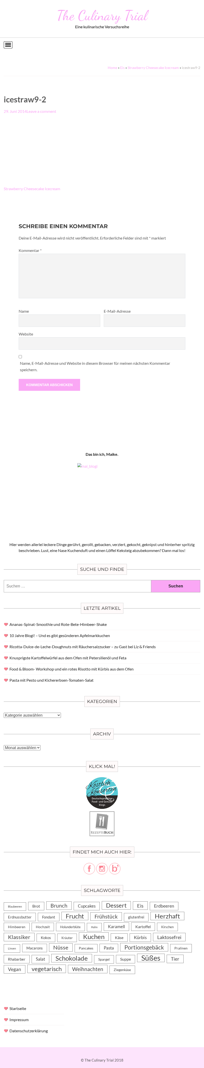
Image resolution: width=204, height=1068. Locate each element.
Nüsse (60, 947)
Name (24, 311)
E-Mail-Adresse (117, 311)
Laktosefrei (169, 937)
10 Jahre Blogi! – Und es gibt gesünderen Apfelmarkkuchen (59, 635)
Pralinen (181, 948)
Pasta (109, 947)
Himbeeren (16, 927)
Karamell (116, 926)
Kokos (46, 938)
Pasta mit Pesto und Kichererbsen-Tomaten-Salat (51, 680)
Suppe (125, 959)
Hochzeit (43, 927)
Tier (175, 959)
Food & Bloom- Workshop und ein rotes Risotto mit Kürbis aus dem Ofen (71, 669)
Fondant (48, 917)
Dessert (116, 905)
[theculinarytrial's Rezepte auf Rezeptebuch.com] (102, 814)
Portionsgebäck (144, 947)
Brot (36, 906)
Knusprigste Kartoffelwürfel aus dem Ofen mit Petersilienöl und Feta (67, 657)
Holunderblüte (70, 927)
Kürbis (140, 937)
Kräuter (67, 938)
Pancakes (86, 948)
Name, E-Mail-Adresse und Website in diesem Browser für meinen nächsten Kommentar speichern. (95, 366)
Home (112, 67)
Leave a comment (41, 111)
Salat (40, 959)
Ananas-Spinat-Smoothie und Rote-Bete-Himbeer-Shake (58, 624)
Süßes (150, 958)
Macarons (34, 948)
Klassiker (19, 937)
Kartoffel (143, 926)
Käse (119, 937)
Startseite (17, 1008)
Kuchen (93, 937)
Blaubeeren (15, 906)
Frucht (75, 916)
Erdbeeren (164, 906)
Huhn (94, 927)
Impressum (19, 1019)
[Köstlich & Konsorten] (102, 780)
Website (26, 334)
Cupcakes (87, 906)
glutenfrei (136, 917)
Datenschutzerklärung (28, 1030)
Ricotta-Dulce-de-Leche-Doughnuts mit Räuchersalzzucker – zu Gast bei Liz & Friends (82, 646)
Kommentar (30, 250)
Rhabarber (16, 959)
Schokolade (71, 958)
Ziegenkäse (122, 970)
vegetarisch (47, 968)
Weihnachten (87, 969)
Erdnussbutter (20, 917)
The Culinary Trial (102, 15)
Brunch (59, 905)
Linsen (12, 948)
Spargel (104, 959)
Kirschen (167, 927)
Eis (122, 67)
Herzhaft (167, 916)
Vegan (14, 969)
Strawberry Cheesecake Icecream (153, 67)
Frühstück (106, 916)
